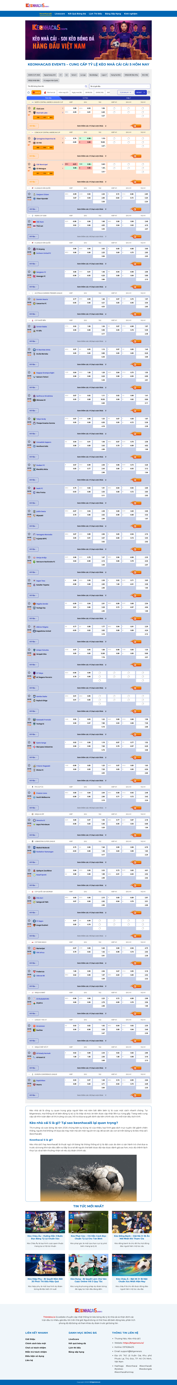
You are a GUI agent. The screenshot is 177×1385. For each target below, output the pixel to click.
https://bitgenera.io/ (133, 1343)
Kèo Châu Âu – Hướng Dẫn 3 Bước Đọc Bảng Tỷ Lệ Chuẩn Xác (45, 1237)
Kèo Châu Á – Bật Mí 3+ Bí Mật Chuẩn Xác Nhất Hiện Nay (132, 1280)
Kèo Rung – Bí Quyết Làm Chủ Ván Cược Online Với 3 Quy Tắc (89, 1280)
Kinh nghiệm (130, 14)
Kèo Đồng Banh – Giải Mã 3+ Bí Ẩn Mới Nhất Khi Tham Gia (132, 1237)
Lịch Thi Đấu (95, 14)
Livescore (60, 14)
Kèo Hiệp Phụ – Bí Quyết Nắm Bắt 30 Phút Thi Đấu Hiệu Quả (45, 1280)
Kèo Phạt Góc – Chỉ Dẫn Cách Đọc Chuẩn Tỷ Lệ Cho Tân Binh (88, 1237)
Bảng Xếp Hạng (113, 14)
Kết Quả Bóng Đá (77, 14)
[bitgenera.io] (37, 5)
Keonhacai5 (46, 14)
